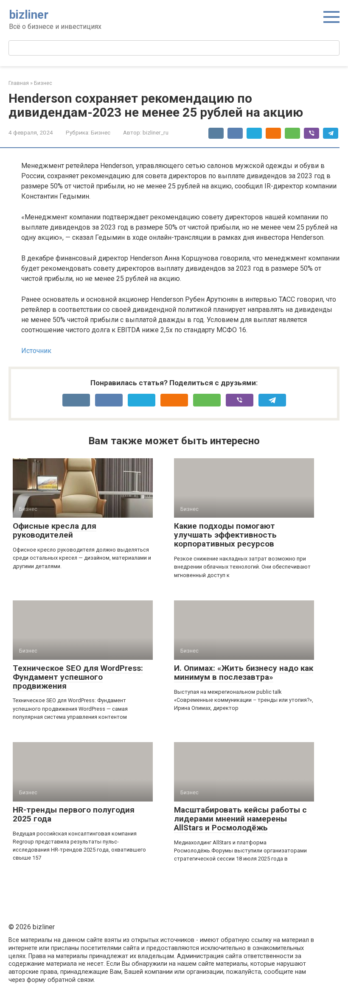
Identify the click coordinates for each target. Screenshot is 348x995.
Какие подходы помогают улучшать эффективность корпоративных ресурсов (225, 535)
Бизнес (100, 132)
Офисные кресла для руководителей (54, 530)
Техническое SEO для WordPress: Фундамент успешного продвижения (78, 677)
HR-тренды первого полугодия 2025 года (74, 814)
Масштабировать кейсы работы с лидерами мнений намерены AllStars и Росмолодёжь (240, 818)
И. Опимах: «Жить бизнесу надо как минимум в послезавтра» (243, 672)
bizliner (28, 15)
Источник (36, 351)
